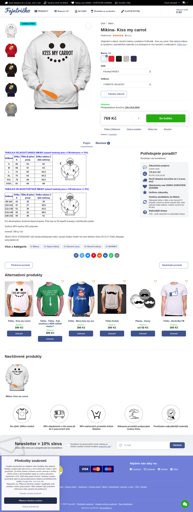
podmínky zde (105, 446)
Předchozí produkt (20, 265)
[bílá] (104, 59)
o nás (131, 487)
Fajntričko (113, 134)
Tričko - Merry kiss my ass (81, 321)
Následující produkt (172, 265)
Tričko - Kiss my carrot (19, 321)
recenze (123, 487)
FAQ (137, 487)
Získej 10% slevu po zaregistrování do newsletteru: (38, 448)
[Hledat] (164, 11)
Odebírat (177, 445)
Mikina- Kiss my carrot (17, 396)
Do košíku (165, 118)
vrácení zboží (70, 487)
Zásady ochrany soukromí (106, 504)
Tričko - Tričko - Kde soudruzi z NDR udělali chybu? (50, 323)
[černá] (119, 59)
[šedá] (126, 59)
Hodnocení (106, 35)
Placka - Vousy (142, 321)
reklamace (82, 487)
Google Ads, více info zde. (33, 481)
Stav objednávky (126, 504)
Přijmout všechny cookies (30, 501)
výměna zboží (94, 487)
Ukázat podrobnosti (30, 506)
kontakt (144, 487)
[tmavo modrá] (134, 59)
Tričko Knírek (112, 321)
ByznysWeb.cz (106, 508)
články (104, 487)
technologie (114, 487)
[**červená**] (111, 59)
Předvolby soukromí (85, 504)
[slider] (118, 35)
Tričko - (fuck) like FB (173, 321)
